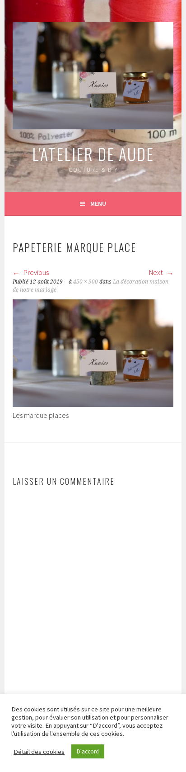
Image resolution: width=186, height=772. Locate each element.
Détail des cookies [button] (39, 752)
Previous (35, 272)
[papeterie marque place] (93, 404)
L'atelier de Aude (93, 154)
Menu (98, 203)
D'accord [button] (88, 751)
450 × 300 (85, 282)
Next (156, 272)
